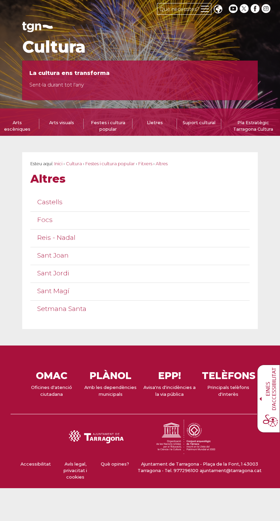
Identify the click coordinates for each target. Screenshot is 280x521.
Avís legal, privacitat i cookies (75, 470)
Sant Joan (53, 255)
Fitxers (145, 163)
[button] (217, 10)
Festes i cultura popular (110, 163)
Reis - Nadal (56, 238)
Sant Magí (53, 291)
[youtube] (233, 9)
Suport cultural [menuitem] (199, 122)
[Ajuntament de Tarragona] (37, 29)
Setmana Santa (61, 309)
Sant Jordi (53, 273)
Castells (49, 202)
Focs (45, 220)
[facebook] (255, 9)
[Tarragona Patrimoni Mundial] (185, 450)
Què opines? (115, 464)
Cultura (54, 47)
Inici (58, 163)
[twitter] (244, 9)
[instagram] (266, 9)
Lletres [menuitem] (155, 122)
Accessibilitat (35, 464)
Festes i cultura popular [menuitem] (108, 126)
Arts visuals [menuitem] (61, 122)
